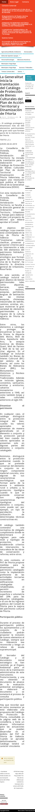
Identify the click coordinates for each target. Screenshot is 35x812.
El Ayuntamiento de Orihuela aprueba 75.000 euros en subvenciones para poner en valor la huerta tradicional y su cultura (30, 141)
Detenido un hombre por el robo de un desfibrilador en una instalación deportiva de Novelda (17, 10)
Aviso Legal (14, 2)
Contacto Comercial (9, 6)
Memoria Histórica (23, 60)
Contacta (25, 2)
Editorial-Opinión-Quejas (9, 56)
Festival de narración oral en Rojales (29, 84)
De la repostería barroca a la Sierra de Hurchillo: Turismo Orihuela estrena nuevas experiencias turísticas (30, 124)
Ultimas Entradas (29, 78)
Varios (20, 71)
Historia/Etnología (7, 60)
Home (4, 2)
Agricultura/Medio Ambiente (11, 52)
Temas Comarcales (7, 71)
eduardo (3, 117)
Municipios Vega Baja (8, 64)
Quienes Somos (7, 38)
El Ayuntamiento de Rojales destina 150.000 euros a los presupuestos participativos (15, 17)
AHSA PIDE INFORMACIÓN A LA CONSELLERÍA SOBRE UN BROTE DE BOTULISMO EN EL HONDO (30, 175)
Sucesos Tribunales (25, 67)
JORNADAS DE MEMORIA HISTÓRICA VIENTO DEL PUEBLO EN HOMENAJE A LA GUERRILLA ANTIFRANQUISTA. (17, 24)
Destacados (28, 52)
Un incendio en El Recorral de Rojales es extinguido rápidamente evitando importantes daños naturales (16, 43)
